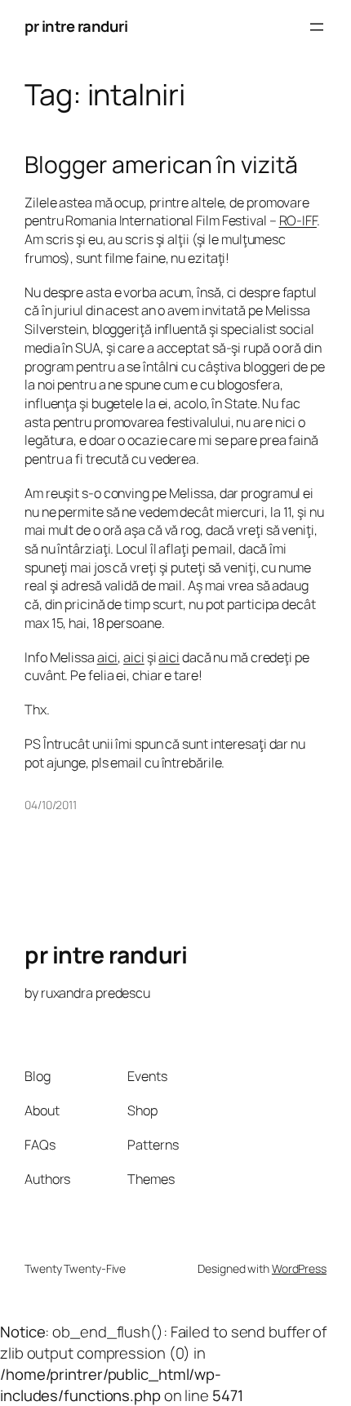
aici (107, 657)
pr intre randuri (75, 26)
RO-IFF (298, 220)
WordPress (299, 1268)
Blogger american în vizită (160, 165)
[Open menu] (317, 27)
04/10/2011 (50, 804)
